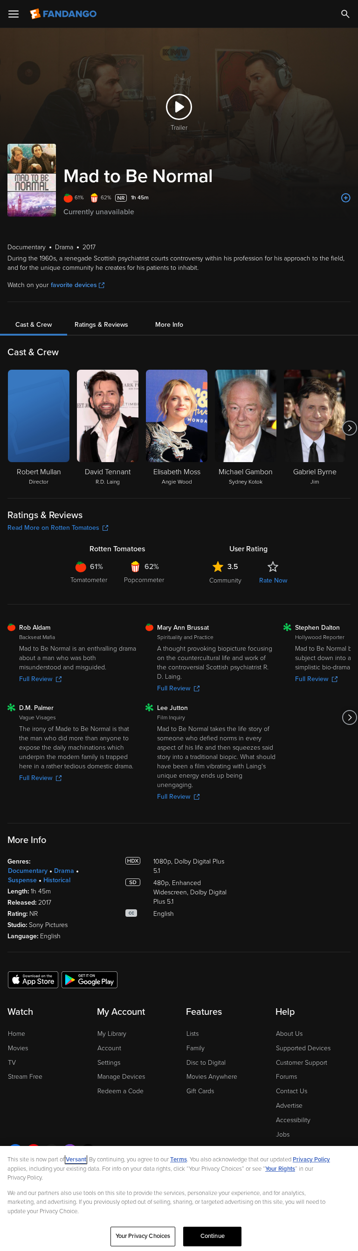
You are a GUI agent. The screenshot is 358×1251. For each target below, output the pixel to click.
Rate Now (273, 580)
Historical (56, 880)
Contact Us (291, 1091)
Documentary (28, 871)
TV (12, 1063)
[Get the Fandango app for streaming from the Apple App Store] (33, 979)
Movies (18, 1048)
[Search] (345, 14)
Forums (286, 1077)
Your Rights (280, 1169)
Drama (64, 871)
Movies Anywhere (211, 1077)
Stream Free (25, 1077)
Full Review (35, 679)
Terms (178, 1159)
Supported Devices (303, 1048)
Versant (76, 1159)
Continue (212, 1236)
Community (225, 580)
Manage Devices (121, 1077)
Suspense (22, 880)
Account (109, 1048)
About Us (289, 1034)
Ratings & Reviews (101, 325)
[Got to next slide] (349, 428)
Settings (108, 1063)
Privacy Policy (311, 1159)
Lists (192, 1034)
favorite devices (74, 285)
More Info (169, 325)
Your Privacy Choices (143, 1236)
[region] (179, 1198)
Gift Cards (200, 1091)
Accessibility (293, 1120)
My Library (111, 1034)
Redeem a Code (120, 1091)
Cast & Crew (33, 325)
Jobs (282, 1135)
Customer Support (301, 1063)
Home (16, 1034)
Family (195, 1048)
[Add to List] (346, 198)
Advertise (289, 1106)
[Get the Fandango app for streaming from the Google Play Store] (89, 979)
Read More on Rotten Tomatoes (53, 528)
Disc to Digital (206, 1063)
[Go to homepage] (64, 14)
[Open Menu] (13, 14)
